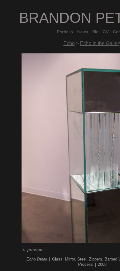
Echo (69, 43)
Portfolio (65, 31)
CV (106, 31)
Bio (95, 31)
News (82, 31)
